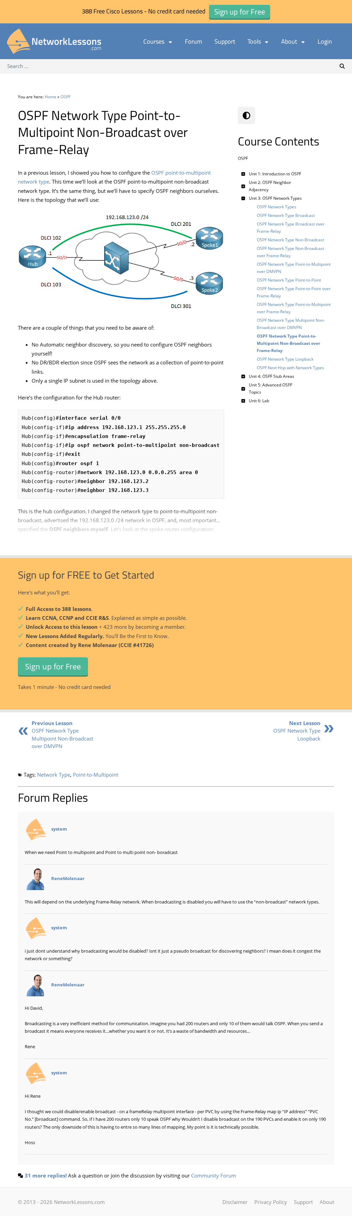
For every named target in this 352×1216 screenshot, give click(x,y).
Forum (193, 41)
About (289, 41)
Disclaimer (235, 1201)
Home (50, 97)
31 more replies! (46, 1175)
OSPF (65, 97)
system (59, 829)
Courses (153, 41)
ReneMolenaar (68, 878)
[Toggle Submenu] (243, 173)
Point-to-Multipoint (95, 774)
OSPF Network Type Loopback (296, 731)
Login (325, 41)
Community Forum (213, 1175)
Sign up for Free (53, 666)
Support (224, 41)
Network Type (53, 774)
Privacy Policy (270, 1201)
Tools (254, 41)
